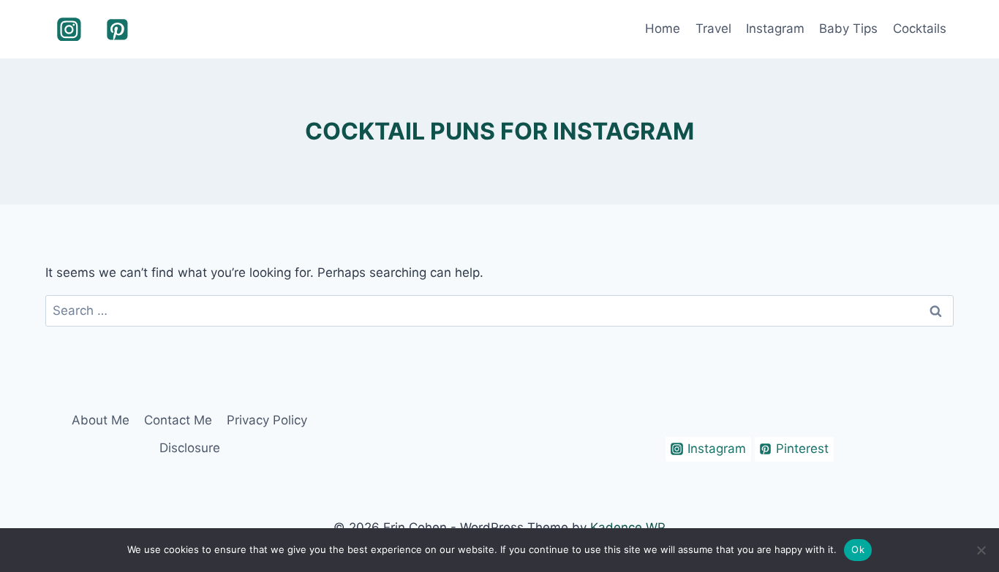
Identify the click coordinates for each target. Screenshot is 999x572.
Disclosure (189, 448)
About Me (100, 420)
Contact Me (178, 420)
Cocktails (919, 28)
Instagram (775, 28)
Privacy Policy (267, 420)
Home (662, 28)
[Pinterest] (118, 29)
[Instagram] (69, 29)
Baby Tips (848, 28)
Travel (713, 28)
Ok (857, 549)
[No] (980, 550)
